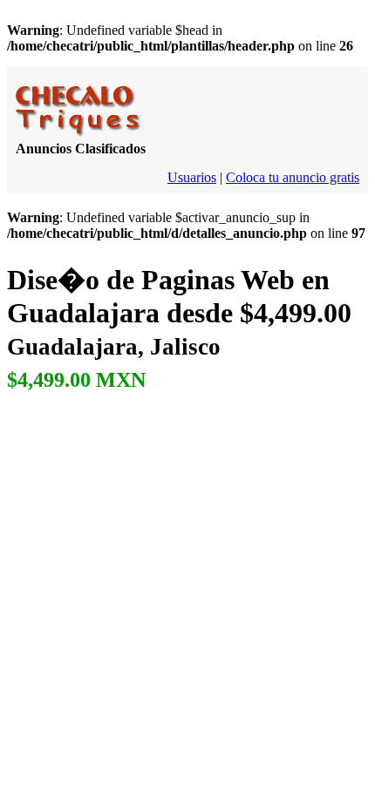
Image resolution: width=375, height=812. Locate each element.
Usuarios (191, 177)
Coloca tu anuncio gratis (292, 177)
